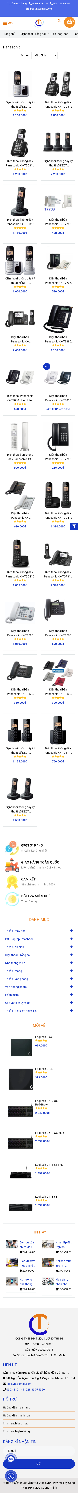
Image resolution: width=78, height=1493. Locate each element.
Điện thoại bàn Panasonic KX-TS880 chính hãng (58, 339)
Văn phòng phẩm (16, 987)
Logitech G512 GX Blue (49, 1133)
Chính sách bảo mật (15, 1423)
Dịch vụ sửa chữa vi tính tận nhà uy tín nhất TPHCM (27, 1245)
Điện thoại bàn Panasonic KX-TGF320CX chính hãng (20, 339)
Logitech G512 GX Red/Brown (46, 1102)
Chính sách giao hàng (16, 1431)
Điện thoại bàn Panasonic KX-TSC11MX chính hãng (20, 516)
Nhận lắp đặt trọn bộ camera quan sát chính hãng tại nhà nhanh (64, 1245)
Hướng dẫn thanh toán (17, 1415)
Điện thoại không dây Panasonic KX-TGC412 (58, 515)
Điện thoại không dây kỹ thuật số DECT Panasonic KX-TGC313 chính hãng (58, 163)
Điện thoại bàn (59, 34)
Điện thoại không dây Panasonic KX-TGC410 (20, 574)
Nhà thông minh (15, 963)
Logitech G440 (44, 1037)
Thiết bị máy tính (15, 931)
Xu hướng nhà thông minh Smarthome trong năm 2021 (27, 1282)
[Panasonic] (39, 23)
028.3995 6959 (61, 3)
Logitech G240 (44, 1069)
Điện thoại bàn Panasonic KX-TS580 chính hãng (20, 633)
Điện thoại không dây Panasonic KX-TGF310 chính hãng (58, 574)
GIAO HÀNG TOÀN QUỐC (40, 862)
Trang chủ (9, 34)
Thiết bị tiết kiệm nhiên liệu (21, 1011)
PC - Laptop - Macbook (19, 939)
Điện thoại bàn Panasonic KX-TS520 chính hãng (20, 692)
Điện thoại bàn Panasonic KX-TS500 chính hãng (58, 692)
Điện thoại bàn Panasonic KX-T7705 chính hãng (58, 281)
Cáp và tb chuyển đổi (18, 1003)
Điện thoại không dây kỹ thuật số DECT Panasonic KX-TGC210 (20, 105)
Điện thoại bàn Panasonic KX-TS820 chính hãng (58, 398)
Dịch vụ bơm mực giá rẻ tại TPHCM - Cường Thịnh (28, 1263)
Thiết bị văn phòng (16, 979)
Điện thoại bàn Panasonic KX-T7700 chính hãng (58, 457)
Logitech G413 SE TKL (49, 1164)
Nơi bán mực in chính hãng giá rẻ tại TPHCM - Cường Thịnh (64, 1263)
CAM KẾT (28, 879)
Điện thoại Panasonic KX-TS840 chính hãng (20, 398)
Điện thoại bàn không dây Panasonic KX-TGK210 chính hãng (20, 457)
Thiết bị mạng (13, 971)
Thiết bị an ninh (14, 947)
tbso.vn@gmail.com (40, 8)
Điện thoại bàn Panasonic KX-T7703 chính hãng (58, 222)
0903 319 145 (32, 845)
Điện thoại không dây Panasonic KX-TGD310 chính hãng (20, 163)
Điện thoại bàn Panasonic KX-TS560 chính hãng (58, 633)
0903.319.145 (40, 3)
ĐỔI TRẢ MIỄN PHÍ (35, 896)
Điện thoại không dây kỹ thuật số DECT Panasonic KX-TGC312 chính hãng (20, 810)
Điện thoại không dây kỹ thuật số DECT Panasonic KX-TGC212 (20, 281)
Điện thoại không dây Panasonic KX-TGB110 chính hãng (58, 751)
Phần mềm (12, 995)
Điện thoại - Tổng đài (33, 34)
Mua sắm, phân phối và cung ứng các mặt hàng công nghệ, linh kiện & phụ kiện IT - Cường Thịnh (64, 1282)
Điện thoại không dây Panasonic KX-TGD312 (58, 104)
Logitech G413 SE (46, 1196)
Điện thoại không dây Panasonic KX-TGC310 (20, 222)
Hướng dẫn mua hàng (16, 1407)
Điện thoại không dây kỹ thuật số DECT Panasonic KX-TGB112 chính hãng (20, 751)
